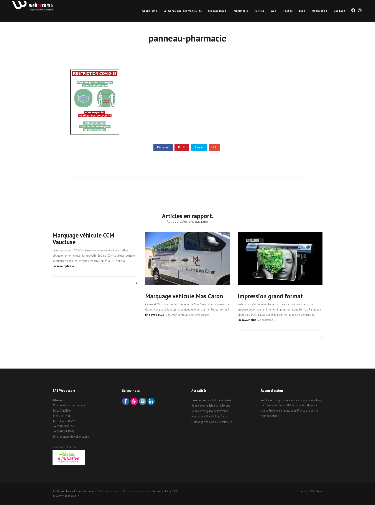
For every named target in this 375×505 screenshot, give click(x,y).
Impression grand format (270, 296)
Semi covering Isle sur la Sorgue (210, 405)
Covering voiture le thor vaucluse (211, 400)
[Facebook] (125, 402)
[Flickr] (134, 402)
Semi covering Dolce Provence (210, 411)
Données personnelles (136, 491)
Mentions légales (111, 491)
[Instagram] (142, 402)
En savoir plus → (64, 266)
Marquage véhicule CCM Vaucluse (83, 238)
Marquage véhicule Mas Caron (184, 296)
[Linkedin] (151, 402)
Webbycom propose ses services (280, 400)
